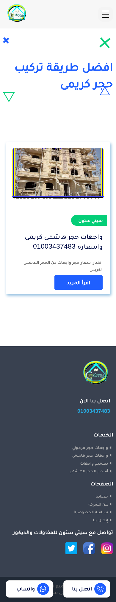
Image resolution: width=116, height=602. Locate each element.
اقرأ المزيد (78, 282)
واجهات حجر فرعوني (90, 447)
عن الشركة (98, 504)
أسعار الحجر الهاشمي (89, 470)
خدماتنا (102, 496)
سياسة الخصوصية (91, 511)
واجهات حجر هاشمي (90, 455)
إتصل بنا (100, 519)
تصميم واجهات (94, 463)
